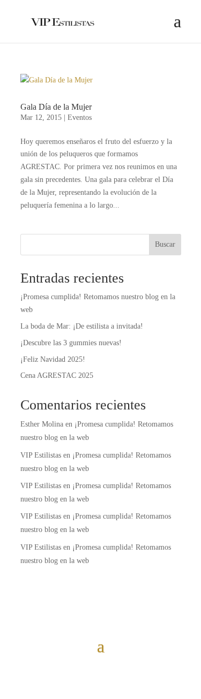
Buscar (165, 244)
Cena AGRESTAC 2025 (56, 375)
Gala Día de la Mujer (56, 106)
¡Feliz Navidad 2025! (52, 359)
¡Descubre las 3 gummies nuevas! (71, 343)
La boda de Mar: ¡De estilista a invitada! (81, 326)
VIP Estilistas (40, 455)
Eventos (80, 117)
